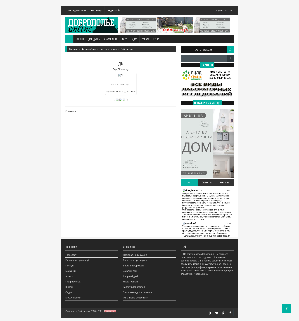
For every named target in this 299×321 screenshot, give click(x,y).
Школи (69, 287)
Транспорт (70, 255)
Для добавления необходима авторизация (207, 235)
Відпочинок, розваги (133, 265)
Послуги (69, 265)
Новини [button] (80, 39)
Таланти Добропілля (134, 287)
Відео (134, 39)
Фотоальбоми (88, 49)
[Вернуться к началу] (286, 308)
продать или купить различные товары (211, 260)
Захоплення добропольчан (137, 292)
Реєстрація (96, 11)
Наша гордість (130, 281)
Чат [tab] (189, 182)
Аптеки (69, 276)
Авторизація (203, 49)
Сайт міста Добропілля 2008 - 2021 (84, 311)
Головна (73, 49)
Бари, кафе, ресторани (135, 260)
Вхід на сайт (114, 11)
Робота (145, 39)
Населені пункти (108, 49)
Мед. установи (73, 297)
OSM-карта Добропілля (135, 297)
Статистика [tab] (207, 182)
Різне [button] (156, 39)
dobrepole (131, 91)
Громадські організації (77, 260)
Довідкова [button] (94, 39)
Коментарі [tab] (225, 182)
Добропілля (127, 49)
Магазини (70, 271)
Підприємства (72, 281)
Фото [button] (124, 39)
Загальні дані (130, 271)
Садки (68, 292)
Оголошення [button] (110, 39)
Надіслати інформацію (135, 255)
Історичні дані (130, 276)
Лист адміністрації (77, 11)
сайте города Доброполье (200, 254)
